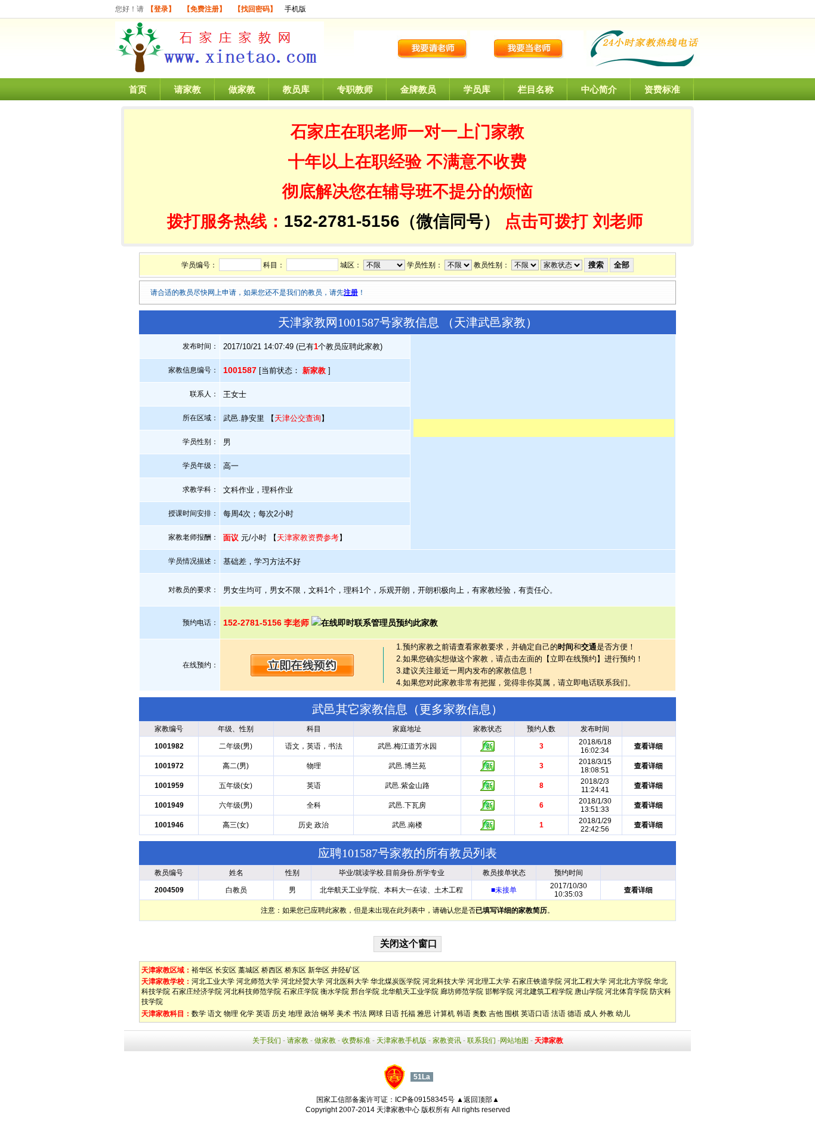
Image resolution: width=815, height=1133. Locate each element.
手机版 (295, 9)
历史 (279, 1013)
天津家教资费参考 (308, 537)
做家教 (242, 89)
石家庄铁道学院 (537, 981)
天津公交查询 (297, 418)
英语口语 (535, 1013)
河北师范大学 (257, 981)
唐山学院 (589, 991)
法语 (558, 1013)
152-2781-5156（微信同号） (394, 221)
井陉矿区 (345, 970)
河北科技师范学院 (252, 991)
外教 (607, 1013)
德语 (574, 1013)
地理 (295, 1013)
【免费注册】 (204, 9)
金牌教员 (418, 89)
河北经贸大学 (302, 981)
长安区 (225, 970)
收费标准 (356, 1040)
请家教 (187, 89)
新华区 (318, 970)
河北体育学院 (626, 991)
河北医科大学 (347, 981)
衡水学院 (334, 991)
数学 (199, 1013)
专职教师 (355, 89)
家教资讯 (447, 1040)
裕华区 (202, 970)
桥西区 (272, 970)
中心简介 (599, 89)
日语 (392, 1013)
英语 (263, 1013)
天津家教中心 (397, 1110)
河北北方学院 (630, 981)
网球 (376, 1013)
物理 (231, 1013)
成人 (591, 1013)
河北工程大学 (585, 981)
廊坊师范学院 (461, 991)
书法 (360, 1013)
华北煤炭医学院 (396, 981)
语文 (215, 1013)
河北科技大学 (443, 981)
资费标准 (662, 89)
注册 (351, 292)
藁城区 (249, 970)
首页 (138, 89)
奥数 (480, 1013)
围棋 (512, 1013)
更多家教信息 (455, 709)
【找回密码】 (255, 9)
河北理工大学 (488, 981)
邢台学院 (365, 991)
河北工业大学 (213, 981)
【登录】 (161, 9)
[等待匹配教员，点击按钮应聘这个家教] (302, 673)
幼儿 (623, 1013)
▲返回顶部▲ (477, 1099)
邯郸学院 (499, 991)
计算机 (444, 1013)
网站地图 (514, 1040)
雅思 (424, 1013)
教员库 (296, 89)
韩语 (463, 1013)
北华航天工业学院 (410, 991)
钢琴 (327, 1013)
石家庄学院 (301, 991)
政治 (311, 1013)
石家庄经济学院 (197, 991)
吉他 (496, 1013)
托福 (408, 1013)
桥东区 (295, 970)
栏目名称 (536, 89)
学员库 (477, 89)
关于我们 (266, 1040)
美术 (344, 1013)
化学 (247, 1013)
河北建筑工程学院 (544, 991)
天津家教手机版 (401, 1040)
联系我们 (481, 1040)
